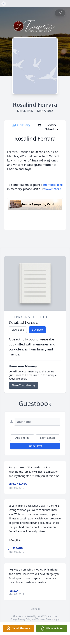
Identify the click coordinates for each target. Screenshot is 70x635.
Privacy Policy (25, 619)
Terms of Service (44, 619)
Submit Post (35, 446)
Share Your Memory (23, 385)
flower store (52, 189)
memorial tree (53, 185)
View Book (18, 329)
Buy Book (37, 329)
